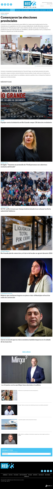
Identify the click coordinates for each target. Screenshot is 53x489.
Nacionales (43, 10)
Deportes (37, 10)
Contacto (26, 476)
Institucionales (25, 10)
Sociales (32, 10)
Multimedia (49, 10)
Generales (7, 10)
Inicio (2, 10)
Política (13, 10)
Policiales (18, 10)
